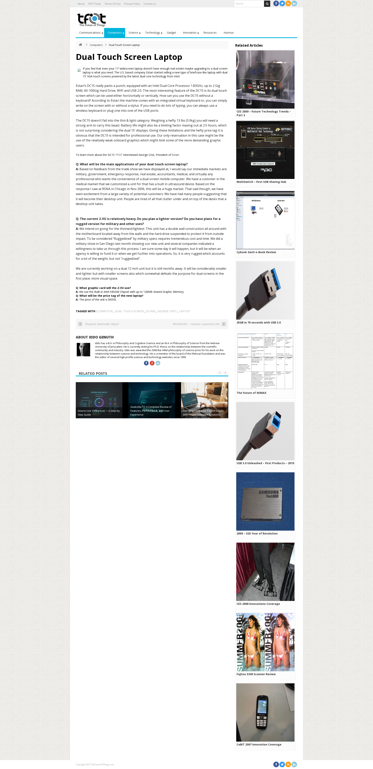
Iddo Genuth (101, 337)
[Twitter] (282, 3)
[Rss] (288, 3)
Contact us (150, 3)
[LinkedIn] (294, 3)
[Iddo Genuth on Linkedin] (157, 363)
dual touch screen (129, 311)
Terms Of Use (113, 3)
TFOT (119, 155)
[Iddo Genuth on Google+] (152, 363)
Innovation (189, 32)
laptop (184, 311)
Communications (90, 32)
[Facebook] (276, 3)
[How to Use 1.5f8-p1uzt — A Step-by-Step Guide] (99, 405)
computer (105, 311)
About (81, 3)
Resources (210, 32)
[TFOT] (92, 18)
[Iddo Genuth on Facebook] (146, 363)
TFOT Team (94, 3)
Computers (115, 32)
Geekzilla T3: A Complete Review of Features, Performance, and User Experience (151, 410)
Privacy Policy (132, 3)
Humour (229, 32)
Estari (175, 155)
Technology (152, 32)
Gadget (171, 32)
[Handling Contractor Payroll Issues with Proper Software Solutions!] (204, 405)
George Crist (167, 311)
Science (133, 32)
